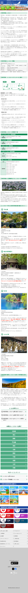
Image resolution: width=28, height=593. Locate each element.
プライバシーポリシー (4, 538)
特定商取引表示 (3, 541)
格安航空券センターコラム (5, 543)
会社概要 (2, 536)
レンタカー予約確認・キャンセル (11, 479)
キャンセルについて (18, 533)
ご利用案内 (2, 533)
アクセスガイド (17, 530)
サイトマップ (2, 546)
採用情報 (16, 536)
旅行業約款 (16, 541)
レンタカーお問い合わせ (9, 476)
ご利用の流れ (16, 538)
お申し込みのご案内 (4, 530)
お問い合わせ (16, 543)
